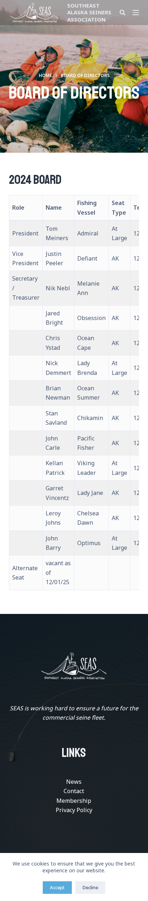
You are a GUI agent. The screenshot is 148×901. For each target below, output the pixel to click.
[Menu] (136, 12)
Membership (73, 801)
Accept (57, 887)
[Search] (122, 12)
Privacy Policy (74, 810)
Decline (90, 887)
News (74, 782)
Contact (74, 791)
